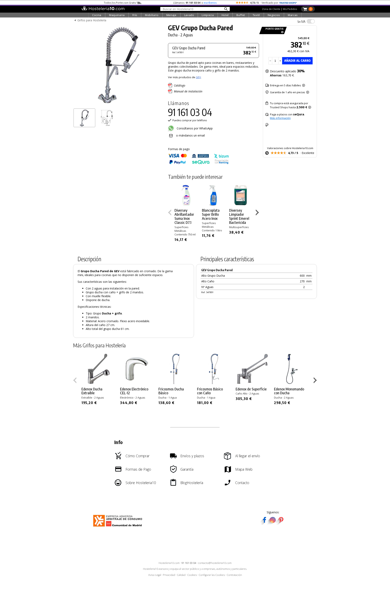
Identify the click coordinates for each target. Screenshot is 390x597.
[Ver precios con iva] (311, 21)
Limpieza (208, 15)
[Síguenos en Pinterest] (281, 523)
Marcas (293, 15)
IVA (301, 22)
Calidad (181, 575)
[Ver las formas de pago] (198, 163)
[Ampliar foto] (118, 105)
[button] (258, 213)
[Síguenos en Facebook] (264, 523)
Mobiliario (152, 15)
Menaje (171, 15)
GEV (198, 77)
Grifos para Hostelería (91, 20)
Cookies (192, 575)
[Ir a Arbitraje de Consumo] (118, 527)
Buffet (240, 15)
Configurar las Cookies (212, 575)
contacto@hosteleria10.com (215, 563)
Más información (280, 118)
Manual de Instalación (188, 91)
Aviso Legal (154, 575)
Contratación (234, 575)
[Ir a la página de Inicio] (103, 10)
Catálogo (179, 85)
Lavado (189, 15)
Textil (256, 15)
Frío (135, 15)
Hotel (225, 15)
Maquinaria (117, 15)
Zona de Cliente (271, 9)
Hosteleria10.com (169, 563)
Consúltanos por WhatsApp (194, 128)
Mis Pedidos (290, 9)
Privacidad (169, 575)
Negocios (274, 15)
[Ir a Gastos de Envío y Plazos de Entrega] (281, 32)
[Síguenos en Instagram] (273, 523)
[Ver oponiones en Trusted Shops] (288, 2)
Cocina (96, 15)
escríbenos (210, 2)
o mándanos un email (190, 135)
